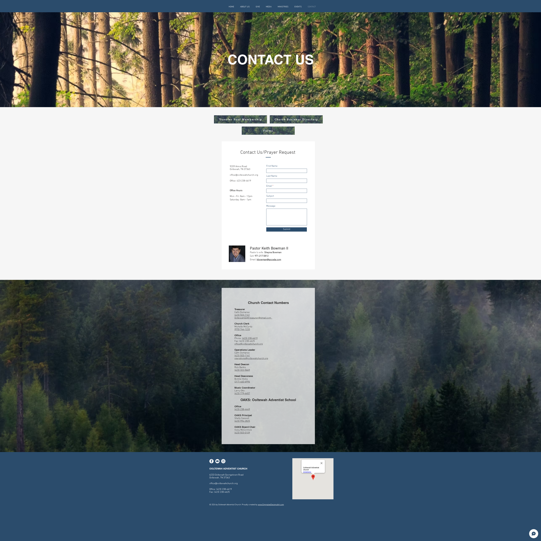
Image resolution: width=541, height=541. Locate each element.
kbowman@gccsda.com (269, 259)
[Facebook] (211, 461)
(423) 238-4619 (250, 338)
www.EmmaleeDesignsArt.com (271, 505)
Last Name (271, 176)
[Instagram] (223, 461)
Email (269, 186)
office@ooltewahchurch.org (244, 175)
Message (270, 206)
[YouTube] (217, 461)
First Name (272, 166)
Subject (270, 196)
